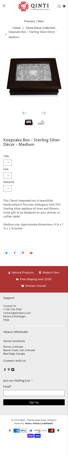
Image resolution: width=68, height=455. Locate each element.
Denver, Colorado (13, 346)
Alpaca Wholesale (15, 332)
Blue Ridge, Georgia (14, 353)
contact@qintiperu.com (17, 313)
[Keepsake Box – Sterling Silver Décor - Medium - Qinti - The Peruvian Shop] (34, 77)
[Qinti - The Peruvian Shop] (34, 6)
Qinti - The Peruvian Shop (33, 420)
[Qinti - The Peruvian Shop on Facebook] (4, 370)
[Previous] (24, 113)
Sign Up (34, 402)
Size (5, 169)
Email (7, 387)
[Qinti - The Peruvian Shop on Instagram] (12, 370)
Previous (29, 21)
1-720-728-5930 (12, 309)
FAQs (6, 320)
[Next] (43, 113)
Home (16, 28)
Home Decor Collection (40, 28)
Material (8, 182)
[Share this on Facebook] (15, 253)
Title (6, 156)
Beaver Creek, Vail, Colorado (19, 350)
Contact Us (9, 306)
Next (41, 21)
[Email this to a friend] (31, 253)
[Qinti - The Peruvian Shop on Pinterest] (8, 370)
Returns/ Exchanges (14, 316)
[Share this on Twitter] (6, 253)
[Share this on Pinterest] (23, 253)
